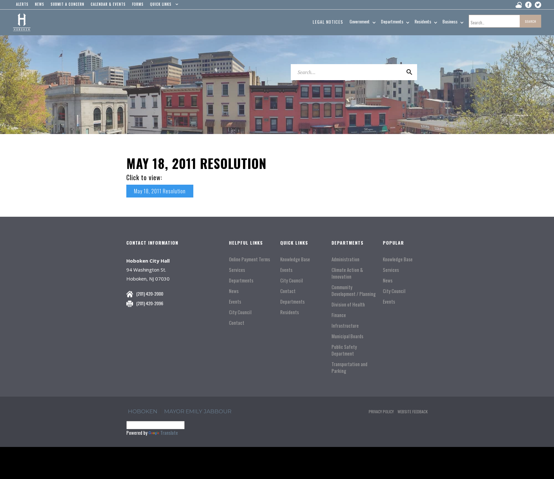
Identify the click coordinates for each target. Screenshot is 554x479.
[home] (21, 22)
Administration (345, 259)
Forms (138, 4)
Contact (236, 322)
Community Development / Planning (354, 290)
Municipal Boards (347, 336)
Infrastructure (345, 325)
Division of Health (348, 304)
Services (237, 269)
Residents (289, 312)
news (39, 4)
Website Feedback (413, 411)
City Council (240, 312)
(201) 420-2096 (149, 303)
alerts (22, 4)
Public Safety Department (344, 350)
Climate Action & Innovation (347, 273)
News (234, 291)
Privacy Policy (381, 411)
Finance (339, 315)
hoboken (142, 411)
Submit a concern (67, 4)
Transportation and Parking (349, 367)
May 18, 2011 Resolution (160, 191)
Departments (241, 280)
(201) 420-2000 (149, 293)
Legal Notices (328, 21)
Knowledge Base (295, 259)
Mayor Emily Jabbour (197, 411)
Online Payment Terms (249, 259)
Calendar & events (108, 4)
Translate (169, 432)
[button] (163, 6)
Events (235, 301)
